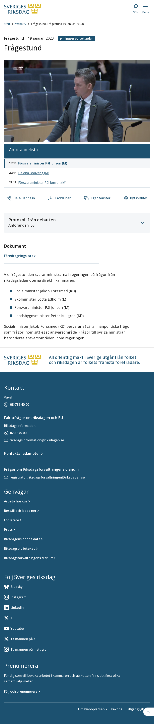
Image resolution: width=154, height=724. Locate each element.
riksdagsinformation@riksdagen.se (37, 440)
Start (7, 24)
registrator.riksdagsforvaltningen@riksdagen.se (47, 477)
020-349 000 (19, 433)
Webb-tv (20, 24)
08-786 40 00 (19, 404)
